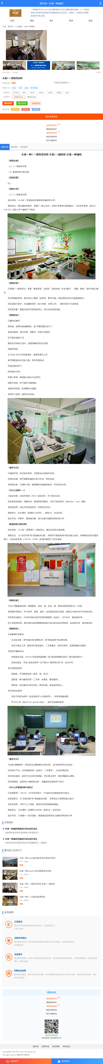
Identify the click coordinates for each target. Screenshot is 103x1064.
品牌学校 (45, 1046)
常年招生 (34, 88)
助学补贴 (26, 109)
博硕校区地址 (31, 97)
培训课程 (56, 1046)
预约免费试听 (51, 117)
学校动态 (66, 1046)
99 (99, 72)
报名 (91, 21)
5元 (67, 83)
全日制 (50, 93)
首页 (12, 21)
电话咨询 (66, 1061)
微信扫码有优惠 (51, 1035)
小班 (20, 88)
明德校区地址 (18, 97)
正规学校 (15, 109)
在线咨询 (14, 1061)
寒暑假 (59, 93)
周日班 (41, 93)
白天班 (16, 93)
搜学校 (43, 3)
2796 (4, 72)
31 (12, 72)
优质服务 (36, 109)
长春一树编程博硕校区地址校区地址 (21, 829)
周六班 (32, 93)
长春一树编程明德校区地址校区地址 (21, 839)
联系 (71, 21)
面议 (14, 88)
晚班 (24, 93)
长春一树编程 (56, 3)
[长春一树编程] (15, 13)
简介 (51, 21)
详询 (14, 83)
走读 (26, 88)
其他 (67, 93)
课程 (32, 21)
